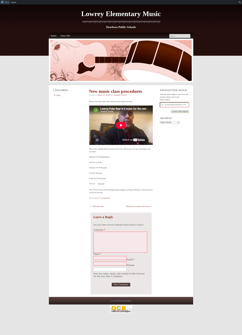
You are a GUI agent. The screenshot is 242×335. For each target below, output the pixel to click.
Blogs (59, 95)
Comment (99, 229)
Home (53, 35)
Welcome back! (97, 206)
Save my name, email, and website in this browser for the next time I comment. (119, 275)
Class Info (65, 35)
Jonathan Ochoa (120, 95)
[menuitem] (5, 2)
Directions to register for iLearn (138, 206)
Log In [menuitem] (13, 2)
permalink (106, 198)
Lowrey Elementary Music (121, 14)
